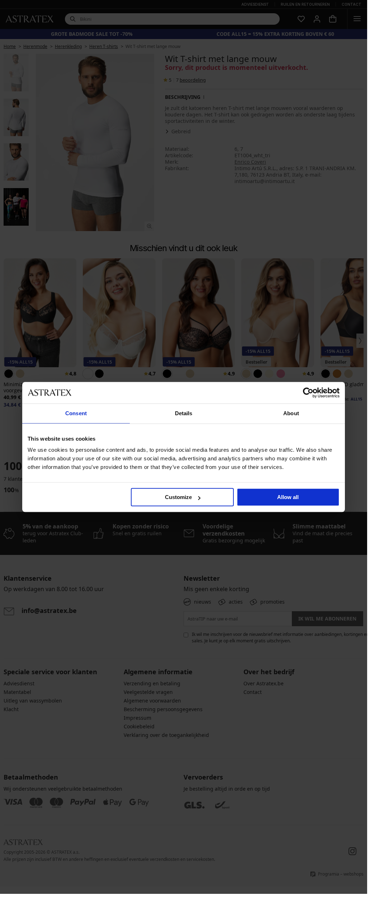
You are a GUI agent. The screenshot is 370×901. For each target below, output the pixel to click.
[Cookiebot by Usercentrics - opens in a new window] (308, 392)
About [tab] (291, 413)
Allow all (288, 497)
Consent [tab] (76, 413)
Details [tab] (184, 413)
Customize (178, 497)
